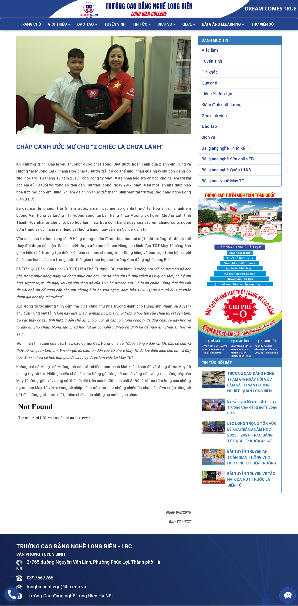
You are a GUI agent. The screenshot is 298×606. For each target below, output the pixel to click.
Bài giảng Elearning (222, 24)
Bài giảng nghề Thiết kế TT (226, 148)
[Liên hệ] (11, 593)
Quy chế (209, 83)
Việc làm (210, 50)
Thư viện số (262, 24)
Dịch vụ (165, 24)
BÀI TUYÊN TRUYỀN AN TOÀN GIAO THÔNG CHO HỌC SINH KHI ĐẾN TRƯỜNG (251, 457)
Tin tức (140, 24)
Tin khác (210, 72)
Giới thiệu (58, 24)
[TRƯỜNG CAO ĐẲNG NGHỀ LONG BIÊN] (149, 8)
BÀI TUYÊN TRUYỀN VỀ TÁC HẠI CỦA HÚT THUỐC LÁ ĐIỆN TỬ (251, 479)
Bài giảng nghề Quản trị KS (226, 170)
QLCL (187, 24)
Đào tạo (86, 24)
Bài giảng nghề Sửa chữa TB (228, 159)
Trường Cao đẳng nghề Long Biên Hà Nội (70, 596)
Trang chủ (30, 24)
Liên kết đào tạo (217, 93)
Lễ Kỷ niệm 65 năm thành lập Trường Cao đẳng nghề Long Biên (252, 407)
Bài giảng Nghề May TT (223, 180)
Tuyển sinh (114, 24)
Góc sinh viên (214, 115)
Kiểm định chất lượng (221, 104)
